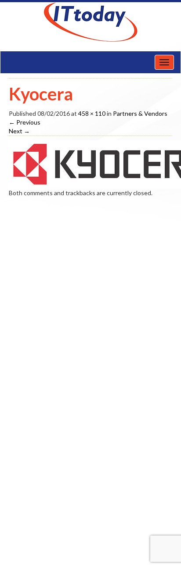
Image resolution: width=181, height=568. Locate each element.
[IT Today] (90, 22)
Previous (24, 122)
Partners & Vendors (140, 113)
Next (19, 131)
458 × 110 (91, 113)
